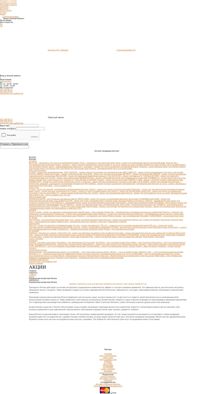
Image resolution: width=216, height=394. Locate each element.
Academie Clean (98, 233)
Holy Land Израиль (37, 170)
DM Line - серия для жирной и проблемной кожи (50, 225)
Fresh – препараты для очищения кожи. (97, 163)
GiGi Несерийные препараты (131, 201)
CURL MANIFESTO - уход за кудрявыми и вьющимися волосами (57, 246)
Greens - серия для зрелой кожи (125, 191)
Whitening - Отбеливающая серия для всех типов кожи (159, 214)
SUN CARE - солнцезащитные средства (138, 204)
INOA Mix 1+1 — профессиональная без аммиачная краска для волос (60, 254)
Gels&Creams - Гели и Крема (91, 212)
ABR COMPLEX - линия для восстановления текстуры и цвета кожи (153, 172)
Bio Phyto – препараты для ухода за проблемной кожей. (54, 163)
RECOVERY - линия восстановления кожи (135, 203)
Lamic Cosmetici (36, 239)
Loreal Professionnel (38, 250)
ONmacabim (34, 223)
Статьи (3, 12)
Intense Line (137, 220)
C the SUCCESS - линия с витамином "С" (125, 176)
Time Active (159, 237)
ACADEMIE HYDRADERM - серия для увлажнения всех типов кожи (146, 235)
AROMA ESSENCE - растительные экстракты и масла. (53, 199)
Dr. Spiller (33, 218)
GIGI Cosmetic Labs (37, 197)
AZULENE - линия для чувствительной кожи (102, 174)
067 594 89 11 (6, 90)
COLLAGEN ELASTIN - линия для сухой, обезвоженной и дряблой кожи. (85, 201)
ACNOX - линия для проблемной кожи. (46, 172)
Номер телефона (8, 129)
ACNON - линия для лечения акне (160, 206)
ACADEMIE (34, 231)
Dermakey (144, 216)
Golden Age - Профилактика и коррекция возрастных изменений (133, 212)
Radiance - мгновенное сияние (42, 233)
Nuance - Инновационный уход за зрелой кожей (110, 168)
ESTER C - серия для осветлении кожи (68, 206)
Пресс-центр (6, 10)
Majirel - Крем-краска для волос (72, 256)
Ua (1, 26)
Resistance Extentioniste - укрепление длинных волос (58, 244)
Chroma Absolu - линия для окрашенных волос (107, 246)
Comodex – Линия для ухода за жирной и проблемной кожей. (111, 167)
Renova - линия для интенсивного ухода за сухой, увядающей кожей (156, 193)
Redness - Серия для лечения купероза (116, 214)
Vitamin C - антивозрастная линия (92, 216)
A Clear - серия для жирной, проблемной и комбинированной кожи (58, 189)
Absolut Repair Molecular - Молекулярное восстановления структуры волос (120, 256)
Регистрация (5, 79)
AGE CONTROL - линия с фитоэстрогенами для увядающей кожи (93, 172)
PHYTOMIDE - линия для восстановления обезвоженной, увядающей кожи (117, 184)
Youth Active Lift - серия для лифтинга (73, 233)
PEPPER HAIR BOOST (39, 260)
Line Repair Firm (52, 168)
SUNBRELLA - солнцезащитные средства (166, 178)
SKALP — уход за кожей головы (124, 252)
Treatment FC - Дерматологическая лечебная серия (80, 229)
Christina (33, 161)
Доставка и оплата (8, 5)
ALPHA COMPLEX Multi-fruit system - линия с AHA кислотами (56, 174)
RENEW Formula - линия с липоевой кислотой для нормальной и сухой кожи (113, 178)
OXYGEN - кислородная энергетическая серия (131, 227)
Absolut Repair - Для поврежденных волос (47, 252)
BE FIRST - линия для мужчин (136, 174)
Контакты (4, 8)
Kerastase (33, 241)
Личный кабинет (108, 377)
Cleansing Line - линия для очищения (115, 220)
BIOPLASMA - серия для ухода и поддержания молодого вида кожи (108, 199)
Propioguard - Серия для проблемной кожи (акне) (76, 214)
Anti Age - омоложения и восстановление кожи (56, 216)
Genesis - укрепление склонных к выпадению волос (162, 244)
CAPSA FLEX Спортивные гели (43, 261)
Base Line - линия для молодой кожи (81, 220)
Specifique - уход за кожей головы (111, 242)
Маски (31, 216)
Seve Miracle (136, 237)
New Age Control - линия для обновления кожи (104, 193)
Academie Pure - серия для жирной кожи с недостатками (105, 237)
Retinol (111, 216)
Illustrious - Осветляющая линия (153, 167)
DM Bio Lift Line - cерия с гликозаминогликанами (88, 227)
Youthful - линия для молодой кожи (112, 180)
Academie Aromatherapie (104, 235)
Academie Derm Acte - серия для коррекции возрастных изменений (135, 233)
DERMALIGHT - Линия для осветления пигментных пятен (55, 182)
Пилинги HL (68, 180)
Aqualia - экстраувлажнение (127, 216)
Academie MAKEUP (84, 235)
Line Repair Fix (66, 168)
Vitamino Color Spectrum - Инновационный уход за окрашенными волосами (89, 258)
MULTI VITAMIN (89, 180)
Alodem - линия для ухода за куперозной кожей (110, 189)
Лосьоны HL (57, 180)
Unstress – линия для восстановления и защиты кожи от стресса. (91, 165)
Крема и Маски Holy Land (40, 180)
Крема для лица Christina (155, 165)
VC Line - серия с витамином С (86, 225)
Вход (2, 76)
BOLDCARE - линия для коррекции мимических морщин (81, 176)
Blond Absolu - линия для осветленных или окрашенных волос (111, 244)
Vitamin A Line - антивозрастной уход (72, 222)
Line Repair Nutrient (177, 167)
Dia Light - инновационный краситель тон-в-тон (113, 254)
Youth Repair (148, 237)
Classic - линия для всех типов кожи (50, 191)
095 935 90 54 (6, 91)
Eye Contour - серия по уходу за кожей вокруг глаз (88, 191)
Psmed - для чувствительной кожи (119, 229)
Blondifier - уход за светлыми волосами (152, 254)
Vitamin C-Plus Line (98, 222)
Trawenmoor (112, 222)
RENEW (32, 210)
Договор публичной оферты (108, 384)
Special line (165, 220)
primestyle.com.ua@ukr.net (11, 93)
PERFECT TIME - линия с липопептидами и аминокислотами (155, 180)
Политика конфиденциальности (108, 386)
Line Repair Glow (81, 168)
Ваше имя (4, 126)
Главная (32, 275)
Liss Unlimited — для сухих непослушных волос (88, 252)
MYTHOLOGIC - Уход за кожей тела (56, 186)
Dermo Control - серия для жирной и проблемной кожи (53, 212)
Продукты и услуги (8, 3)
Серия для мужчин (151, 220)
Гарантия (4, 7)
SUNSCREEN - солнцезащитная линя (166, 216)
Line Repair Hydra (37, 168)
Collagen (123, 222)
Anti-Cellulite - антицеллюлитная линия (46, 220)
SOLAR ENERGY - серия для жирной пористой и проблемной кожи (89, 204)
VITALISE (78, 180)
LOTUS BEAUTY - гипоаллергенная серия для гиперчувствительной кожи (82, 203)
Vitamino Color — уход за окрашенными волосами (161, 252)
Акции (2, 14)
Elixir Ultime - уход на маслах (139, 242)
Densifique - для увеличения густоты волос (76, 242)
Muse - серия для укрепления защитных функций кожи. (141, 163)
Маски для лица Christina (132, 165)
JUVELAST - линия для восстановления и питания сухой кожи (109, 182)
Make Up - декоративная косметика (67, 193)
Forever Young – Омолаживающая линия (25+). (62, 167)
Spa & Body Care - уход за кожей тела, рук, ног (49, 195)
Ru (1, 24)
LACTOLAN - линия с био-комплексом (62, 178)
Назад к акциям (36, 263)
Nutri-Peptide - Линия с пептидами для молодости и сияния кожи (115, 206)
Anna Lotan (34, 187)
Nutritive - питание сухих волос (42, 242)
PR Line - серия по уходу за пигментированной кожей (125, 225)
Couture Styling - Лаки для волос (143, 246)
